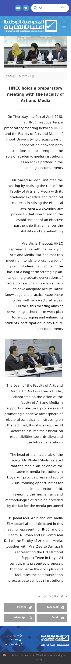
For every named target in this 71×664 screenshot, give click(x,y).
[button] (64, 26)
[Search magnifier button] (35, 8)
